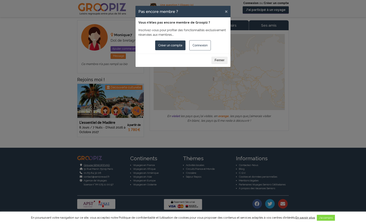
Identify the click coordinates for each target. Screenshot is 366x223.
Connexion (200, 45)
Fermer (219, 60)
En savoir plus (305, 217)
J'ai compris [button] (326, 217)
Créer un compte (170, 45)
